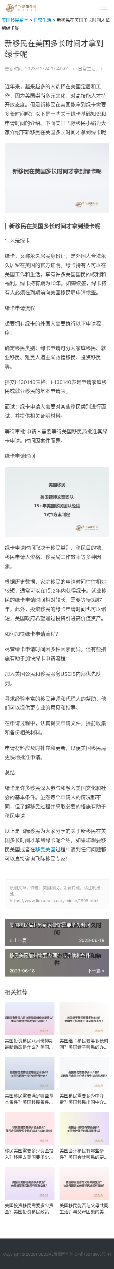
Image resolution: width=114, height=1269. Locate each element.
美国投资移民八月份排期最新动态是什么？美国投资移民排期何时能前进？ (29, 1044)
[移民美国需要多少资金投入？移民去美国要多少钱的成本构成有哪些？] (29, 1128)
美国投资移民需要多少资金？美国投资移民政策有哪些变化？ (29, 1209)
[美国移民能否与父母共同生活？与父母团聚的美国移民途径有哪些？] (84, 1183)
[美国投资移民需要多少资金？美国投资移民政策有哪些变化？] (29, 1183)
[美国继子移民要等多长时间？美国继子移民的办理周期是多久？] (84, 1018)
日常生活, (88, 68)
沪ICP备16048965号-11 (90, 1254)
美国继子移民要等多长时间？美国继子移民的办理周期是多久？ (84, 1044)
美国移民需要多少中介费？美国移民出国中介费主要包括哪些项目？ (84, 1099)
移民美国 (45, 849)
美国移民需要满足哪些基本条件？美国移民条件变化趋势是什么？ (29, 1099)
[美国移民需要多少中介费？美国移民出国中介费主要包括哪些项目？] (84, 1073)
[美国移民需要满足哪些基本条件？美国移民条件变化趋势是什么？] (29, 1073)
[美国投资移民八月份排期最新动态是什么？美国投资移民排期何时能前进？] (29, 1018)
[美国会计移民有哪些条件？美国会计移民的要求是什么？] (84, 1128)
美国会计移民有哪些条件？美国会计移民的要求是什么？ (84, 1154)
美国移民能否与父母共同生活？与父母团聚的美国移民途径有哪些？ (84, 1209)
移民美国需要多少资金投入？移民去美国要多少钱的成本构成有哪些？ (29, 1154)
